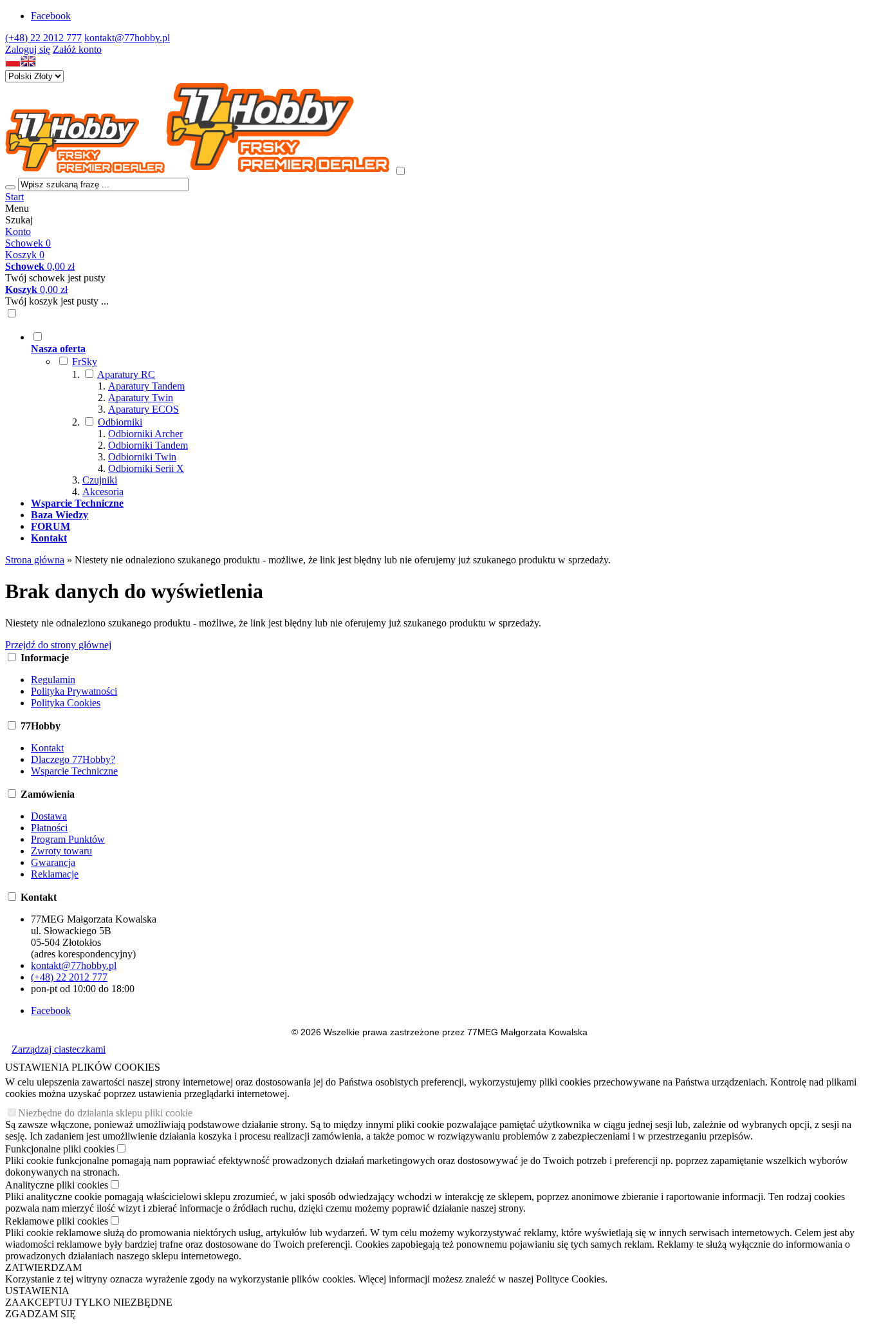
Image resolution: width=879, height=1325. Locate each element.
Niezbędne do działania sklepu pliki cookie (105, 1112)
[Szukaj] (10, 187)
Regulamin (53, 679)
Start (14, 196)
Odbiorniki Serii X (146, 468)
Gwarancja (53, 862)
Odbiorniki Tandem (148, 445)
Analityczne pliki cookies (56, 1184)
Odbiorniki (120, 422)
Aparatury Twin (140, 397)
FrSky (84, 361)
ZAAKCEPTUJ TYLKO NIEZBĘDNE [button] (88, 1302)
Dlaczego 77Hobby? (73, 759)
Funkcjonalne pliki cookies (60, 1148)
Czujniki (99, 480)
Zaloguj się (27, 49)
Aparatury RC (126, 374)
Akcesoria (103, 491)
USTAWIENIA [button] (37, 1290)
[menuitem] (452, 414)
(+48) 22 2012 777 (43, 37)
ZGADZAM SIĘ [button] (40, 1313)
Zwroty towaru (61, 850)
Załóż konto (77, 49)
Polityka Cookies (65, 702)
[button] (13, 64)
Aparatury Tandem (146, 386)
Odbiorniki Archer (145, 433)
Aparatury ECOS (143, 409)
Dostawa (49, 816)
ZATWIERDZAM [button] (43, 1267)
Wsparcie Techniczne (74, 771)
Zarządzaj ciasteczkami (59, 1049)
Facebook (51, 15)
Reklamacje (55, 874)
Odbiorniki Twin (142, 456)
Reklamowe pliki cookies (56, 1221)
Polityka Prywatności (74, 691)
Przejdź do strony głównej (58, 644)
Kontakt (47, 747)
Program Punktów (68, 839)
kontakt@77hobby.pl (127, 37)
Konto (18, 231)
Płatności (49, 827)
